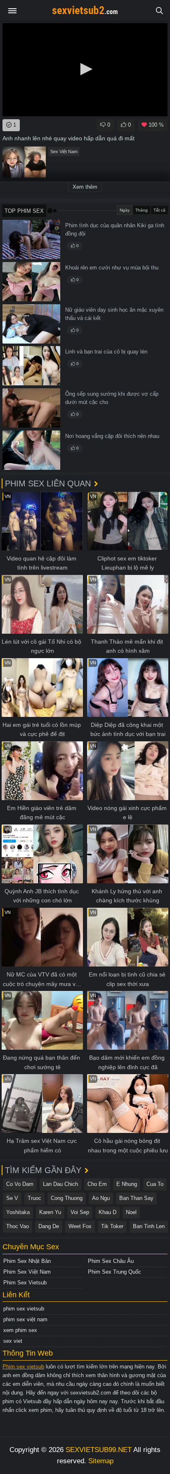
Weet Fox (80, 1226)
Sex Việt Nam (64, 151)
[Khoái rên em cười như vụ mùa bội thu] (31, 281)
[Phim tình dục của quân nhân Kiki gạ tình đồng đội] (31, 239)
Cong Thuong (67, 1198)
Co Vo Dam (19, 1184)
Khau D (107, 1212)
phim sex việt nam (25, 1319)
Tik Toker (112, 1226)
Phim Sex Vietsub (25, 1282)
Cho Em (97, 1184)
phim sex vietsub (23, 1309)
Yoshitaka (18, 1212)
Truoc (34, 1198)
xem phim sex (20, 1330)
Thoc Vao (17, 1226)
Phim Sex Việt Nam (27, 1272)
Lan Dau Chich (60, 1184)
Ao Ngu (101, 1198)
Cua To (154, 1184)
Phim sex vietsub (23, 1366)
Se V (12, 1198)
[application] (85, 69)
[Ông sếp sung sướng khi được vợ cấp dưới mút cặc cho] (31, 408)
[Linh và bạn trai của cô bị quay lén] (31, 365)
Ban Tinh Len (149, 1226)
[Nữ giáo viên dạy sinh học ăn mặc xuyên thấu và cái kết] (31, 324)
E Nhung (126, 1184)
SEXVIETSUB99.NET (99, 1450)
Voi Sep (80, 1212)
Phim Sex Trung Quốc (114, 1272)
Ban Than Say (136, 1198)
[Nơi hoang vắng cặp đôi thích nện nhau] (31, 450)
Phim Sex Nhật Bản (27, 1261)
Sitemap (100, 1461)
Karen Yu (50, 1212)
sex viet (12, 1341)
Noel (131, 1212)
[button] (85, 69)
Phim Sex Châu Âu (111, 1261)
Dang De (48, 1226)
